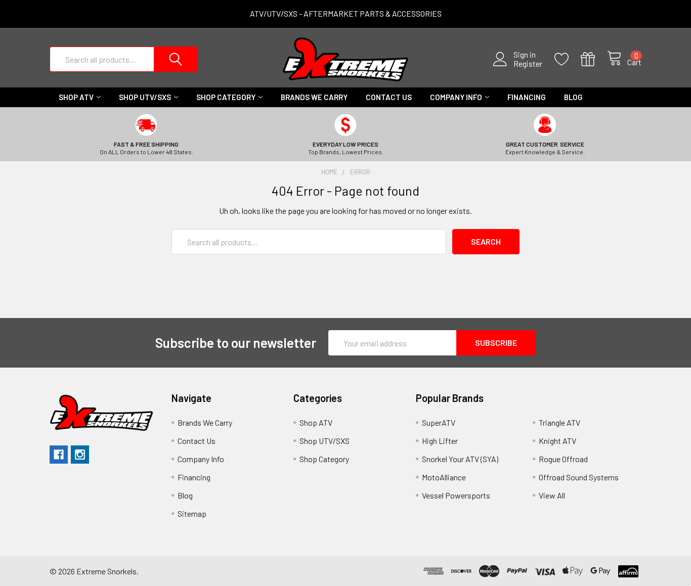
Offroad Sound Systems (579, 477)
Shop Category (225, 97)
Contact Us (389, 97)
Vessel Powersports (456, 495)
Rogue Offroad (563, 459)
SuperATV (438, 422)
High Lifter (440, 440)
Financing (526, 97)
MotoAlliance (444, 477)
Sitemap (192, 513)
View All (552, 495)
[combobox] (124, 59)
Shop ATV (76, 97)
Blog (573, 97)
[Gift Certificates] (594, 59)
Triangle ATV (559, 422)
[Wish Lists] (567, 59)
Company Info (456, 97)
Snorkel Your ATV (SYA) (460, 459)
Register (527, 63)
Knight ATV (557, 440)
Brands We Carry (314, 97)
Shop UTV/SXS (145, 97)
